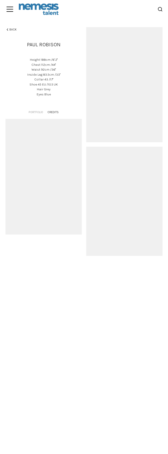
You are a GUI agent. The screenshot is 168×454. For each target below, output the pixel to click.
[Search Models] (160, 9)
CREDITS (53, 112)
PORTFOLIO (36, 112)
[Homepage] (39, 9)
